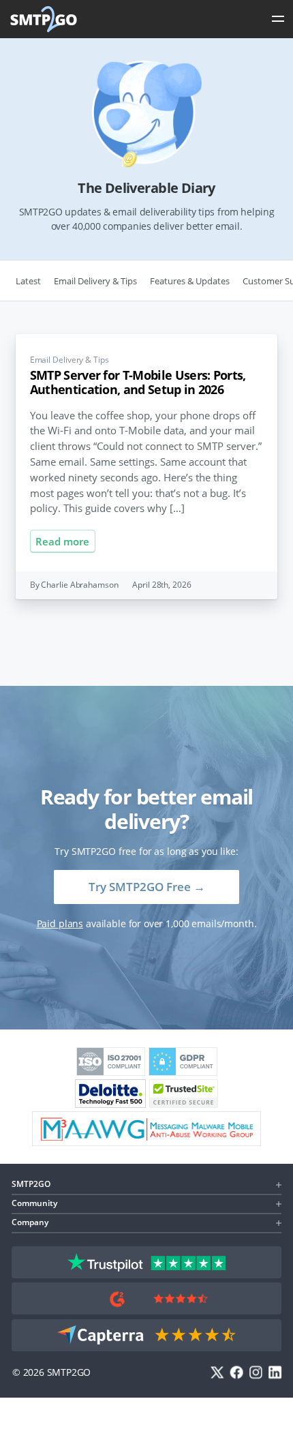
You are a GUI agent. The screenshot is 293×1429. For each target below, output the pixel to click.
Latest (28, 281)
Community (34, 1203)
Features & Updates (190, 281)
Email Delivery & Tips (95, 281)
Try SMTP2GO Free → (147, 886)
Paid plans (60, 923)
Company (30, 1222)
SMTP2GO (44, 19)
